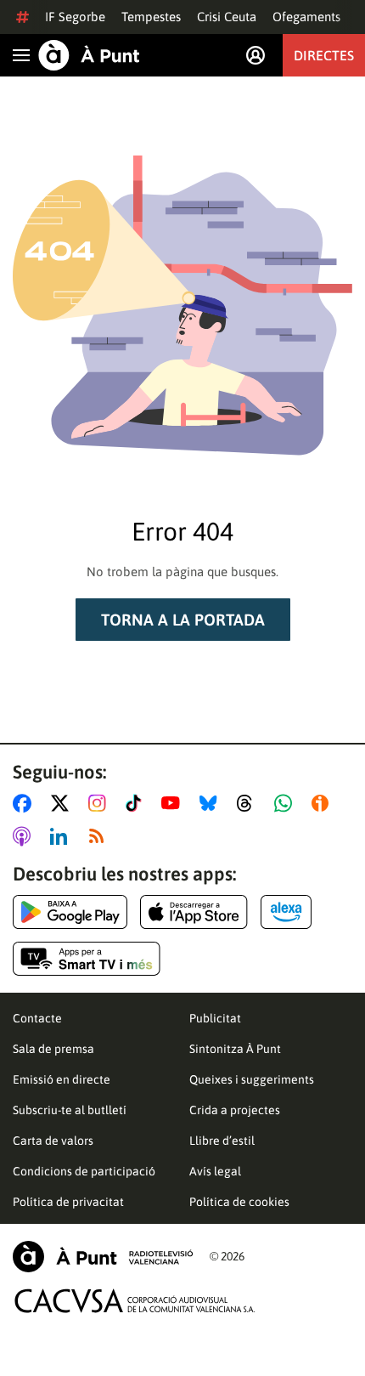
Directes (324, 55)
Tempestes (151, 16)
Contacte (37, 1018)
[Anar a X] (63, 803)
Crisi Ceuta (226, 16)
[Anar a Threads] (249, 803)
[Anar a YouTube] (174, 803)
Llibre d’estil (222, 1140)
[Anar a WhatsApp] (286, 803)
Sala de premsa (53, 1049)
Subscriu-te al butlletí (69, 1110)
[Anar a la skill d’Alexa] (286, 912)
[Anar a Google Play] (70, 912)
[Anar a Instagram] (100, 803)
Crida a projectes (234, 1110)
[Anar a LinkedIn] (62, 836)
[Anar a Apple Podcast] (25, 836)
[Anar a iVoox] (323, 803)
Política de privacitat (68, 1202)
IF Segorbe (75, 16)
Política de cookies (239, 1202)
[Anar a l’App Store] (194, 912)
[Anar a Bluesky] (211, 803)
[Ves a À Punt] (89, 55)
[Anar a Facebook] (25, 803)
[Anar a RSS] (100, 836)
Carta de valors (53, 1140)
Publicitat (215, 1018)
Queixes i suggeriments (251, 1079)
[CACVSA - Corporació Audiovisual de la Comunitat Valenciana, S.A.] (135, 1301)
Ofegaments (306, 16)
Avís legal (215, 1171)
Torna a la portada (183, 619)
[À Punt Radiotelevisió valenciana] (103, 1256)
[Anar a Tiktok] (137, 803)
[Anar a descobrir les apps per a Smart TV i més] (86, 959)
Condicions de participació (84, 1171)
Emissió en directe (61, 1079)
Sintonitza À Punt (235, 1049)
